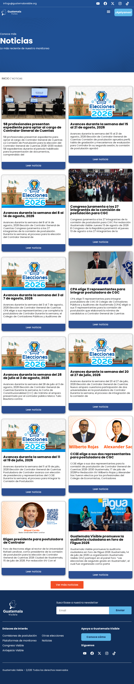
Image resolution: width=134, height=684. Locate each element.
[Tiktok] (127, 3)
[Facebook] (105, 3)
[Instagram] (120, 3)
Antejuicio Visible (13, 650)
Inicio (5, 78)
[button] (108, 11)
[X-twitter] (112, 3)
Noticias (47, 640)
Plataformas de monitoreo (19, 640)
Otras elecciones (53, 636)
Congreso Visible (13, 645)
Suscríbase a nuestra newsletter (77, 602)
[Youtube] (97, 3)
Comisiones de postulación (19, 636)
